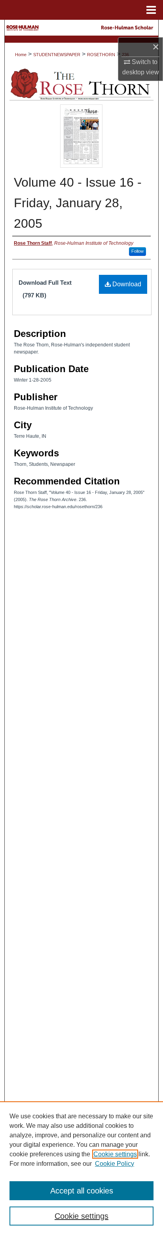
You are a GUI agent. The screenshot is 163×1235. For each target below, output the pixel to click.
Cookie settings (115, 1154)
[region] (81, 1168)
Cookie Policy (114, 1163)
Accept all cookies (81, 1190)
